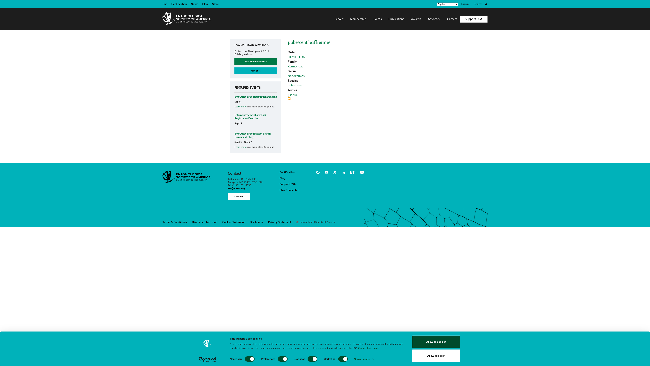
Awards (416, 19)
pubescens (295, 85)
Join (164, 4)
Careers (452, 19)
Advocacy (434, 19)
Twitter (335, 172)
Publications (396, 19)
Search (478, 4)
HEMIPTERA (296, 57)
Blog (205, 4)
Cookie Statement (233, 222)
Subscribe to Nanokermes (289, 98)
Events (377, 19)
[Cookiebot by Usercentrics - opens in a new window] (207, 359)
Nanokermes (296, 76)
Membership (358, 19)
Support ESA (473, 19)
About (339, 19)
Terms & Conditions (174, 222)
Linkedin (343, 172)
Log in (465, 4)
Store (215, 4)
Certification (179, 4)
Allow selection (436, 355)
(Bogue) (293, 95)
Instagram (361, 172)
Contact (238, 196)
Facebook (318, 172)
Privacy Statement (279, 222)
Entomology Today (352, 172)
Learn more (240, 106)
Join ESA (255, 70)
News (194, 4)
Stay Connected (289, 190)
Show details (362, 359)
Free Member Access (256, 61)
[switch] (283, 359)
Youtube (326, 172)
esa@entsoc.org (236, 188)
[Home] (186, 19)
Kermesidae (295, 66)
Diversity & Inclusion (204, 222)
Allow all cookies (436, 341)
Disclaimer (256, 222)
